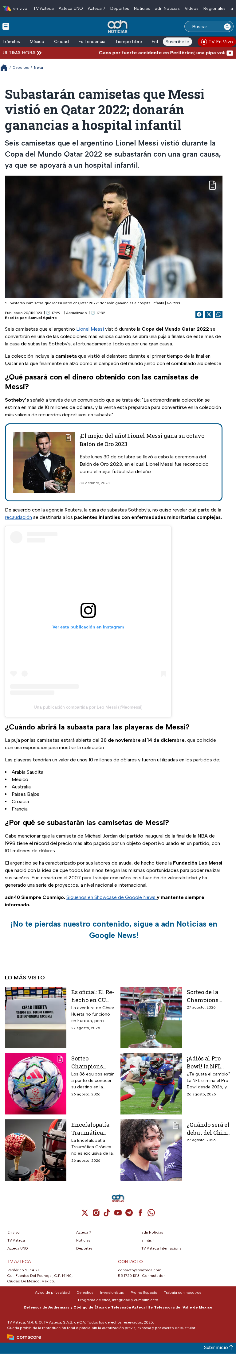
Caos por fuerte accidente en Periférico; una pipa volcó (150, 53)
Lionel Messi (90, 329)
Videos (192, 8)
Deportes (119, 8)
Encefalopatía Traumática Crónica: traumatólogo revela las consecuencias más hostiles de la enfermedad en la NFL (92, 1128)
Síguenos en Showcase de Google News (111, 897)
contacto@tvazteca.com (139, 1270)
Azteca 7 (96, 8)
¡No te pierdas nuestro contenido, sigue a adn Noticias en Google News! (113, 929)
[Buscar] (227, 26)
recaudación (18, 517)
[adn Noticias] (118, 27)
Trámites (11, 41)
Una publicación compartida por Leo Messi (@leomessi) (88, 707)
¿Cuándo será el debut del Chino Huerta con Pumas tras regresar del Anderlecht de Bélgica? (208, 1128)
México (37, 41)
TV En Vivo (220, 42)
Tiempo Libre (128, 41)
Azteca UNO (71, 8)
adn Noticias (167, 8)
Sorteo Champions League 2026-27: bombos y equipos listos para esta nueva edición (92, 1062)
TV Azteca (43, 8)
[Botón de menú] (5, 26)
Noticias (142, 8)
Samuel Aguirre (42, 318)
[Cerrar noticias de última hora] (230, 52)
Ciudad (61, 41)
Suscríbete (177, 42)
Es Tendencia (92, 41)
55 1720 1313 (129, 1276)
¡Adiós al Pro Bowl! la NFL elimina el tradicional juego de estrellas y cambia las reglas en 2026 (206, 1062)
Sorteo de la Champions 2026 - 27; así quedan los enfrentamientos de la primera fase (209, 995)
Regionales (214, 8)
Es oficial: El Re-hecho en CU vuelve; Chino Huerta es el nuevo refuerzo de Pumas (92, 995)
